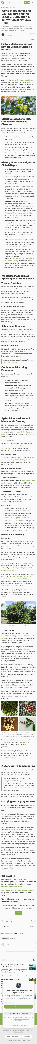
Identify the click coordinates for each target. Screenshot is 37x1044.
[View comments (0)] (7, 39)
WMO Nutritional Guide (11, 362)
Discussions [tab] (14, 960)
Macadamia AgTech (8, 7)
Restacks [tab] (12, 938)
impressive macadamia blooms (22, 80)
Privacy (27, 1030)
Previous (6, 927)
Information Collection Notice (21, 1019)
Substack (10, 1040)
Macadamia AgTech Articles (11, 886)
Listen (33, 35)
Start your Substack (14, 1036)
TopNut (22, 742)
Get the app (26, 1036)
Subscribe (27, 2)
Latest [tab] (8, 960)
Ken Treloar (9, 34)
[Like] (3, 39)
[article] (18, 970)
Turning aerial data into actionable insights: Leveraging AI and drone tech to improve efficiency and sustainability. (14, 970)
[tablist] (8, 938)
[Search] (34, 960)
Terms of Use (26, 1017)
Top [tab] (3, 960)
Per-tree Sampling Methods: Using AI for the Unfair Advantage (13, 966)
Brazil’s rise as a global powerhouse (16, 518)
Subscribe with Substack (20, 1013)
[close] (32, 983)
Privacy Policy (18, 1020)
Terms (31, 1030)
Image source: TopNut (23, 626)
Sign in (33, 2)
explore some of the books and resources (19, 890)
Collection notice (18, 1032)
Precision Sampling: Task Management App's (10, 980)
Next (31, 927)
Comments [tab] (5, 938)
